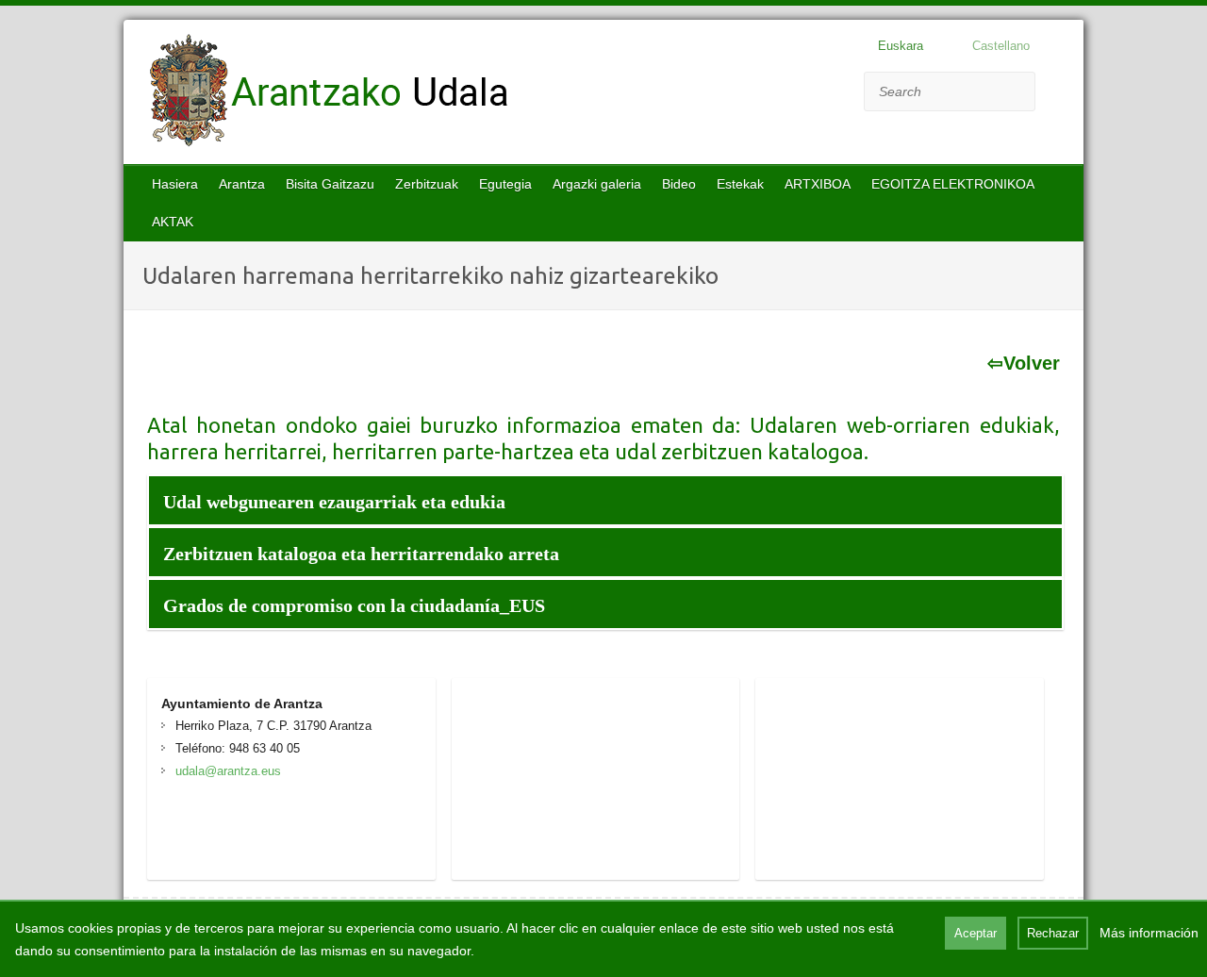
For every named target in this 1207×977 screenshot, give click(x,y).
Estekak (740, 183)
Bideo (679, 183)
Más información (1149, 932)
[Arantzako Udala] (329, 94)
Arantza (242, 183)
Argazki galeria (597, 183)
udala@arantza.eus (228, 771)
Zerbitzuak (426, 183)
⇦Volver (1023, 363)
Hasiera (175, 183)
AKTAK (172, 221)
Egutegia (505, 183)
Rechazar (1053, 933)
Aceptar (975, 933)
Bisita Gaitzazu (330, 183)
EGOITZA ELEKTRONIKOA (952, 183)
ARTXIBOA (818, 183)
